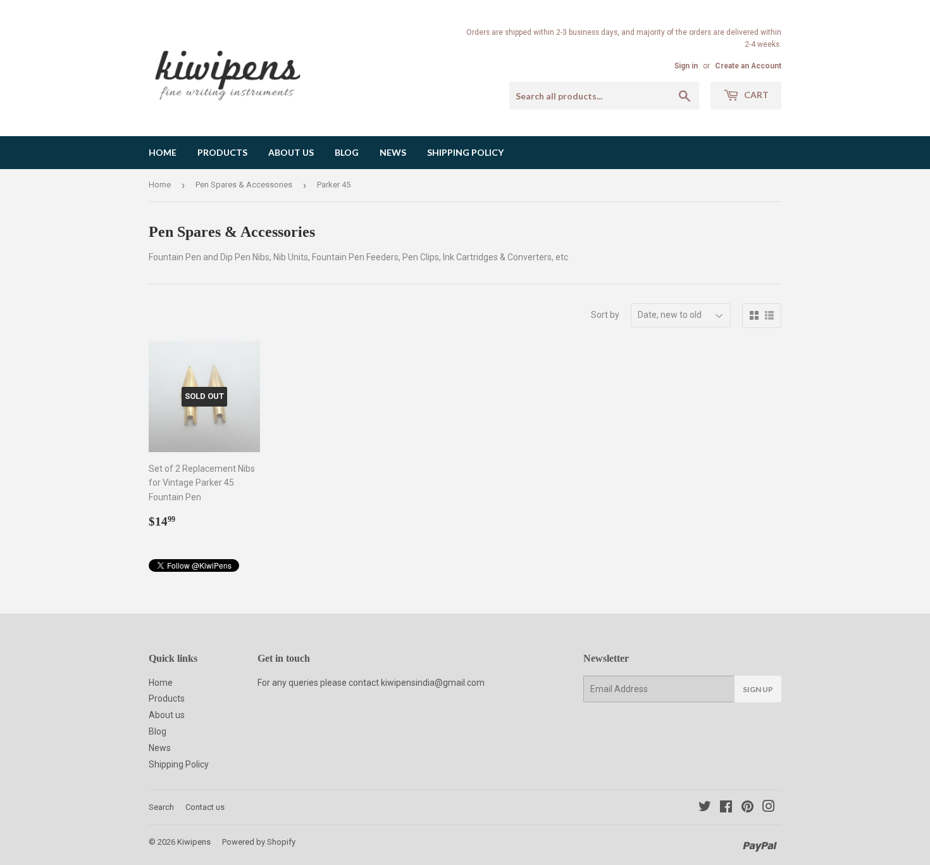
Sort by (605, 315)
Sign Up (758, 689)
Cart (755, 94)
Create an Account (748, 65)
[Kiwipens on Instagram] (768, 808)
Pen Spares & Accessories (243, 184)
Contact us (205, 807)
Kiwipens (194, 842)
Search (161, 807)
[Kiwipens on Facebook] (726, 808)
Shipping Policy (465, 152)
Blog (347, 152)
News (393, 152)
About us (291, 152)
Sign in (686, 65)
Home (163, 152)
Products (222, 152)
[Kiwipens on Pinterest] (747, 808)
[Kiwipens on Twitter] (704, 808)
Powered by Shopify (258, 842)
